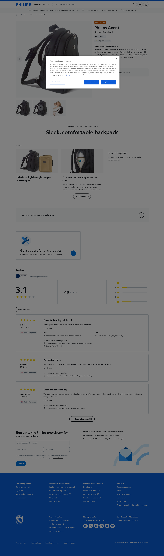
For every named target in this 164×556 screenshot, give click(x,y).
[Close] (116, 58)
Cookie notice (67, 76)
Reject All (92, 82)
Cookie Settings (57, 82)
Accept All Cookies (108, 82)
